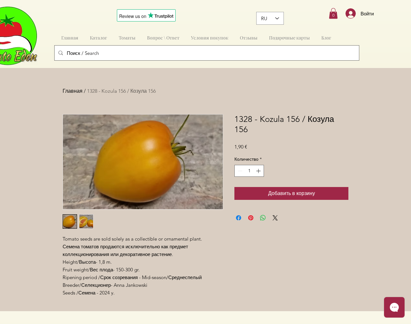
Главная (73, 91)
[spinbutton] (249, 170)
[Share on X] (275, 218)
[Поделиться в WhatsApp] (263, 218)
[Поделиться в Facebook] (238, 218)
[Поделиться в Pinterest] (251, 218)
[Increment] (259, 170)
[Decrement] (239, 170)
